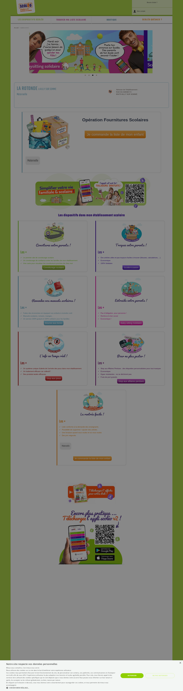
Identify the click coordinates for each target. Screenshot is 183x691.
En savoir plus (22, 685)
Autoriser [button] (132, 675)
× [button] (180, 663)
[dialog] (91, 675)
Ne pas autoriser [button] (159, 675)
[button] (61, 687)
